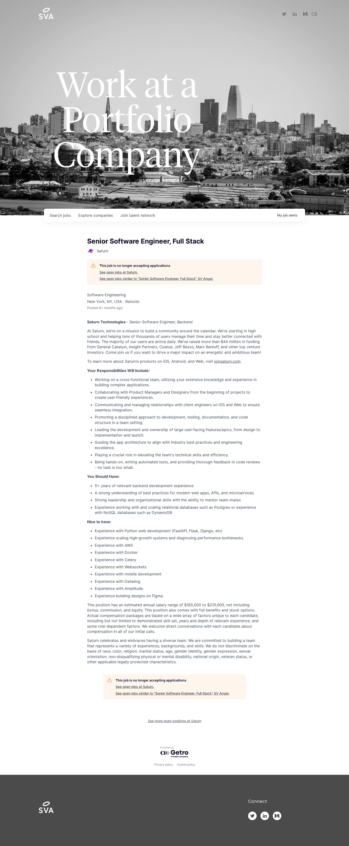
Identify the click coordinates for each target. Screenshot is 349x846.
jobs (60, 215)
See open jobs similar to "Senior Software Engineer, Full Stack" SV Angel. (156, 279)
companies (95, 215)
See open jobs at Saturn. (118, 272)
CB (314, 14)
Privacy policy (163, 764)
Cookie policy (186, 764)
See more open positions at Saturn (174, 721)
